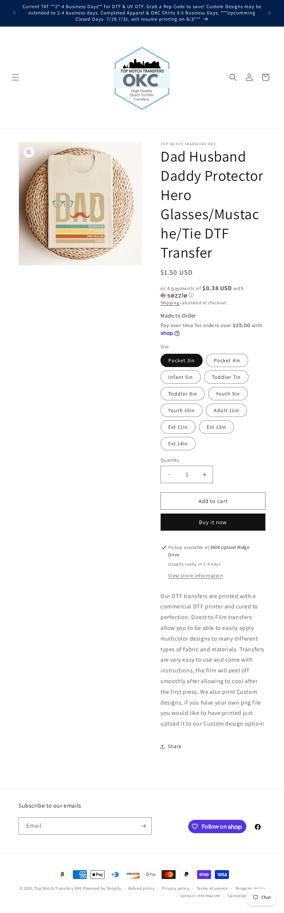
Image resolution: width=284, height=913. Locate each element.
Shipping (169, 302)
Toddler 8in (182, 393)
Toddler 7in (226, 377)
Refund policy (141, 888)
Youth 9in (228, 393)
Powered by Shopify (102, 888)
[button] (15, 77)
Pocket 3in (181, 360)
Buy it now (213, 522)
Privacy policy (175, 888)
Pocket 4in (227, 360)
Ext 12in (178, 427)
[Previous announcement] (14, 13)
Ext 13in (216, 427)
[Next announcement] (269, 13)
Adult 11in (226, 410)
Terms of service (212, 888)
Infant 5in (180, 377)
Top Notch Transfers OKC (58, 888)
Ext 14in (178, 443)
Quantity (169, 460)
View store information (195, 575)
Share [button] (175, 746)
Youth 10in (181, 410)
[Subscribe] (143, 826)
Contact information (200, 895)
